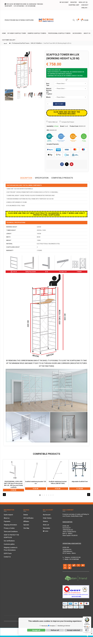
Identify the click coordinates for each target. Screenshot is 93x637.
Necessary (44, 626)
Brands (25, 515)
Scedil (66, 126)
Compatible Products (62, 178)
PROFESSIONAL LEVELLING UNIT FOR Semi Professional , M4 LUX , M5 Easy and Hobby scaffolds (13, 484)
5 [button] (48, 495)
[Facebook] (65, 565)
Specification (41, 178)
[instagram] (69, 565)
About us (6, 518)
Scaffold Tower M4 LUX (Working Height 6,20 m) (57, 43)
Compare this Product (67, 122)
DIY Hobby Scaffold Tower (16, 33)
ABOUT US (87, 33)
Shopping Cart (74, 5)
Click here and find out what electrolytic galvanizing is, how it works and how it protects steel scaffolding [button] (46, 214)
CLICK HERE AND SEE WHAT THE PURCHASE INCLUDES (67, 113)
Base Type (47, 84)
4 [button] (46, 495)
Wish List (46, 525)
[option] (9, 95)
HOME (4, 33)
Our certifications (9, 541)
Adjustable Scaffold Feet (80, 481)
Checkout (84, 5)
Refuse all (55, 630)
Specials (26, 525)
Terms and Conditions (11, 531)
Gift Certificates (28, 518)
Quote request (8, 515)
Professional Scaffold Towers (20, 43)
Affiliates (26, 521)
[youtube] (69, 568)
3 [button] (44, 495)
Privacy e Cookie (9, 528)
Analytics (52, 626)
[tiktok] (74, 565)
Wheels (48, 97)
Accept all (36, 630)
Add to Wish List (52, 122)
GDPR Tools (8, 553)
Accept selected (73, 630)
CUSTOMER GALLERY (8, 40)
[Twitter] (78, 565)
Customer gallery (9, 544)
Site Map (26, 528)
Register (73, 2)
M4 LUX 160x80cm (36, 43)
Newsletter (46, 528)
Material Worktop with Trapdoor (49, 91)
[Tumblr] (65, 568)
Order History (47, 518)
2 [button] (42, 495)
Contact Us (7, 557)
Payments (7, 521)
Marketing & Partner (64, 626)
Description (26, 178)
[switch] (87, 630)
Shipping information (10, 525)
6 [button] (50, 495)
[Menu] (90, 618)
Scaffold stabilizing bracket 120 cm (35, 482)
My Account (64, 2)
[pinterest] (83, 565)
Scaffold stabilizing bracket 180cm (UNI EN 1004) (58, 482)
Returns (45, 521)
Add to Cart (59, 104)
